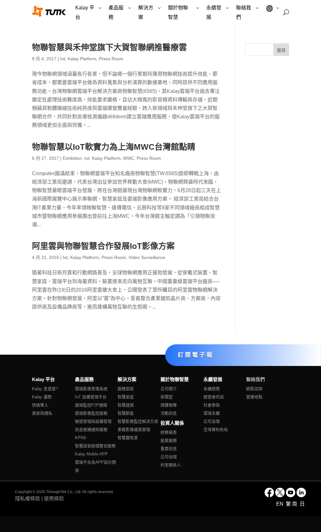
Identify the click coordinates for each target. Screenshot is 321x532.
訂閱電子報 (196, 354)
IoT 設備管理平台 (91, 397)
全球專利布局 (215, 429)
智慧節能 (126, 413)
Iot (62, 58)
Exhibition (72, 158)
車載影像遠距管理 (134, 429)
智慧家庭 (126, 397)
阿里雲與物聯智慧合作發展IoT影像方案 (103, 246)
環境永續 (211, 413)
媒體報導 (168, 405)
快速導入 (40, 405)
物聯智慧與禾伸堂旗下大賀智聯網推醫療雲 (109, 47)
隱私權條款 (27, 498)
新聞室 (166, 397)
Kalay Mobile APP (91, 454)
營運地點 (254, 397)
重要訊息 (168, 448)
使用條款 (54, 498)
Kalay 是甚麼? (45, 388)
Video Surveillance (147, 257)
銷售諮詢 (254, 388)
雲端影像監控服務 (91, 413)
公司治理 (168, 456)
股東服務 (168, 440)
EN (280, 504)
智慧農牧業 (128, 437)
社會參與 (211, 405)
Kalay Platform (82, 58)
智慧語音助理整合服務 (95, 445)
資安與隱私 (42, 413)
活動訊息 (168, 413)
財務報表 (168, 432)
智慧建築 (126, 405)
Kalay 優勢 (42, 397)
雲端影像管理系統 (91, 388)
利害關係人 (170, 465)
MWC (128, 158)
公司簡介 (168, 388)
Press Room (111, 58)
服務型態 (126, 388)
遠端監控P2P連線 (91, 405)
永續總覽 (211, 388)
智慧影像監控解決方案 (138, 421)
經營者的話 (213, 397)
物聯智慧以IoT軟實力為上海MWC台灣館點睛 (113, 147)
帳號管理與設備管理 (93, 421)
